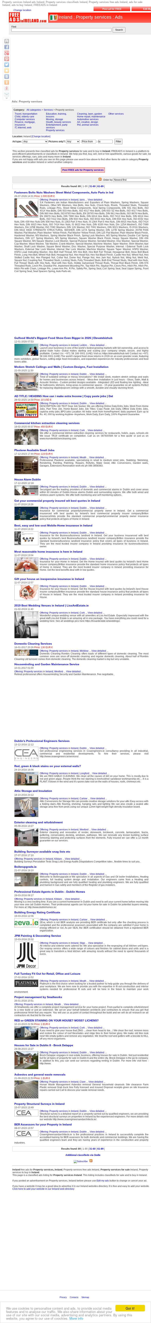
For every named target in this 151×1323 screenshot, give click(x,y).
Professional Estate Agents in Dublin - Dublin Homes (49, 891)
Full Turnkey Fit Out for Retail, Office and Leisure (47, 973)
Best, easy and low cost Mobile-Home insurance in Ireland (53, 525)
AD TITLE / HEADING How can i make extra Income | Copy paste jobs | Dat (63, 396)
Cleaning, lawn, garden (89, 113)
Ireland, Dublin (79, 374)
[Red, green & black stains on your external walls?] (27, 785)
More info (76, 1318)
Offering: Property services (54, 199)
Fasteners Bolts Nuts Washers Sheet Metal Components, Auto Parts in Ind (63, 192)
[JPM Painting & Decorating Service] (27, 968)
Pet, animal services (88, 124)
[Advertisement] (45, 304)
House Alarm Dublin (27, 479)
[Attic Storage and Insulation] (27, 817)
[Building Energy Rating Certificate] (27, 927)
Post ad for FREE (112, 9)
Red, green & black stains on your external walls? (47, 766)
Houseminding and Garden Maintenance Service (46, 664)
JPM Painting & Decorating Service (37, 935)
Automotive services (88, 119)
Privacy (63, 1297)
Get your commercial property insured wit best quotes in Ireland (57, 500)
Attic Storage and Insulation (33, 790)
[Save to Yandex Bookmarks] (6, 88)
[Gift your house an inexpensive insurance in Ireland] (27, 600)
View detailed (95, 199)
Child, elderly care (24, 116)
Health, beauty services (58, 122)
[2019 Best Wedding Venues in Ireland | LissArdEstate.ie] (27, 638)
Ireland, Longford (80, 773)
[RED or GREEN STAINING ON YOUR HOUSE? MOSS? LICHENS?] (27, 1040)
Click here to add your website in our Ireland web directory (43, 1189)
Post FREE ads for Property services (83, 170)
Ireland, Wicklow (79, 651)
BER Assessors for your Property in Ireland (43, 1124)
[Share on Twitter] (6, 64)
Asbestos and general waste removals (39, 1074)
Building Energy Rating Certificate (37, 912)
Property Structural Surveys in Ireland (39, 1103)
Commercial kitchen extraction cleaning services (47, 423)
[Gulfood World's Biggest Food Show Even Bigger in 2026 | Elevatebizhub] (27, 356)
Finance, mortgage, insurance (25, 123)
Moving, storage (54, 119)
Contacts (74, 1297)
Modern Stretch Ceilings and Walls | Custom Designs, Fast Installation (61, 366)
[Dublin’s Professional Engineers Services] (27, 761)
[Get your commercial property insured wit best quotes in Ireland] (27, 520)
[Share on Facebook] (6, 47)
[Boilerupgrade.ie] (27, 886)
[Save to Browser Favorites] (6, 70)
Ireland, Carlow (79, 798)
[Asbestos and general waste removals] (27, 1098)
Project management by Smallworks (38, 997)
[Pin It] (6, 58)
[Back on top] (6, 41)
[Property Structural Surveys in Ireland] (27, 1116)
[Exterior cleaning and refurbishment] (27, 846)
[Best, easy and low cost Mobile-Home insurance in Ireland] (27, 545)
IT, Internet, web (23, 127)
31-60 (92, 186)
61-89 (100, 186)
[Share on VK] (6, 76)
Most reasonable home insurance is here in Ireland (48, 551)
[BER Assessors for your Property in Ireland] (27, 1137)
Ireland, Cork (78, 430)
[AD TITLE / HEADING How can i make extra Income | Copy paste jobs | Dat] (27, 418)
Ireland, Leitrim (79, 345)
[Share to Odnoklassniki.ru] (6, 82)
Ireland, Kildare (54, 858)
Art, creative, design (87, 122)
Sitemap (85, 1297)
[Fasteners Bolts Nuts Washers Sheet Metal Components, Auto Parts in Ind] (27, 217)
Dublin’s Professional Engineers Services (42, 740)
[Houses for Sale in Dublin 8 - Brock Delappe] (27, 1069)
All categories (34, 110)
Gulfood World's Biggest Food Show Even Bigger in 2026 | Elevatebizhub (63, 337)
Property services (55, 130)
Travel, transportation (26, 113)
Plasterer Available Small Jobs (34, 450)
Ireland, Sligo (78, 943)
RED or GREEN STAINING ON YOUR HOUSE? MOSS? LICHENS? (56, 1020)
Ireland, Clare (78, 1081)
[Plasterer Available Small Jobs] (27, 474)
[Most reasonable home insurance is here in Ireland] (27, 573)
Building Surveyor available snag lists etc (42, 851)
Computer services (25, 119)
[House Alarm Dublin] (27, 495)
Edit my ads (103, 1180)
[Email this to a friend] (6, 94)
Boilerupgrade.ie (25, 866)
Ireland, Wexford (54, 671)
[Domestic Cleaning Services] (27, 656)
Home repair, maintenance (91, 116)
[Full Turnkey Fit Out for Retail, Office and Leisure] (27, 987)
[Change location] (40, 136)
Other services (116, 113)
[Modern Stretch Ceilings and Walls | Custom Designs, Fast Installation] (27, 391)
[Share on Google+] (6, 53)
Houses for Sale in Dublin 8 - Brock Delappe (43, 1045)
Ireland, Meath (78, 457)
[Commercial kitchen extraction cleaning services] (27, 445)
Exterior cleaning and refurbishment (38, 822)
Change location (22, 10)
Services (48, 110)
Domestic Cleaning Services (33, 643)
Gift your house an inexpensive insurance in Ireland (49, 579)
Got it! (130, 1308)
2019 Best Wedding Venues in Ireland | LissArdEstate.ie (51, 605)
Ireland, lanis (78, 199)
